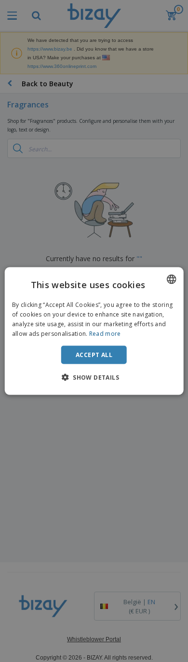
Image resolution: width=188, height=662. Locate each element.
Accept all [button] (94, 354)
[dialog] (94, 331)
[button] (94, 377)
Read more (105, 333)
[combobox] (171, 279)
